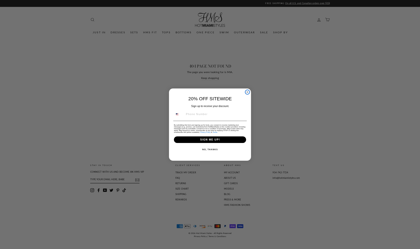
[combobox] (179, 114)
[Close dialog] (247, 92)
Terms (215, 132)
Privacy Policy (205, 132)
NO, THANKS (210, 149)
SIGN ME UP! (210, 139)
